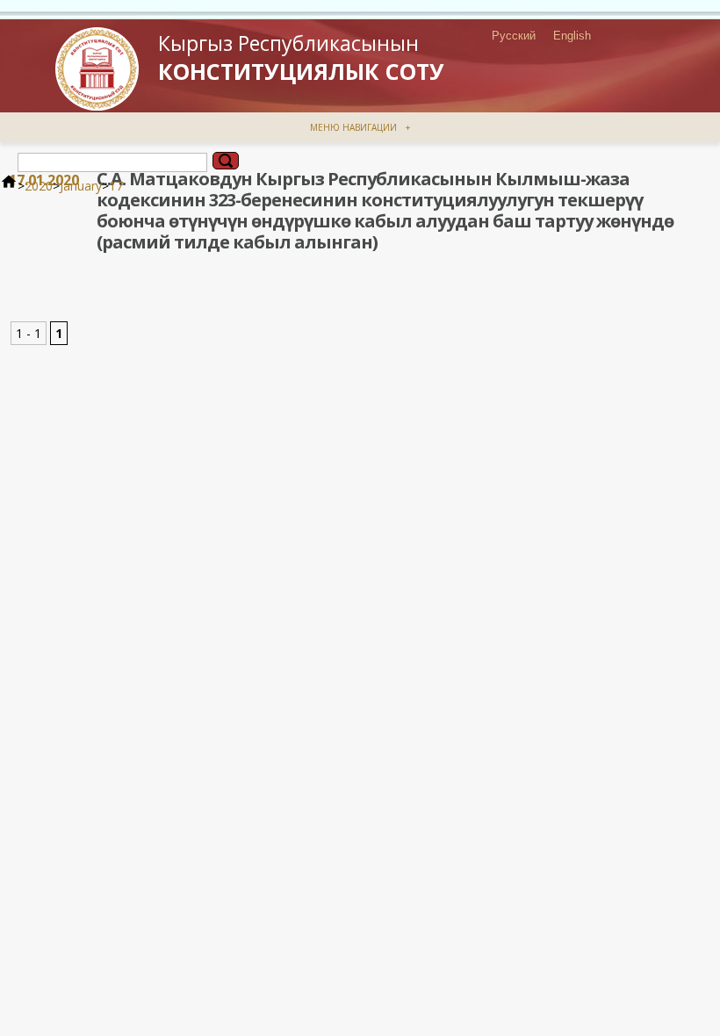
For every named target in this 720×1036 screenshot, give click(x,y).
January (81, 185)
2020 (39, 185)
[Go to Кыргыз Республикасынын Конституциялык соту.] (9, 185)
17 (116, 185)
